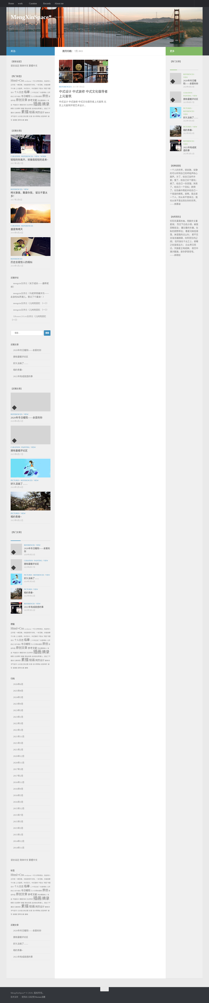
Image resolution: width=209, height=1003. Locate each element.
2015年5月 (18, 821)
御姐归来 (23, 105)
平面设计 (16, 105)
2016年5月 (18, 795)
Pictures (15, 480)
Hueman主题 (40, 997)
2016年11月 (18, 782)
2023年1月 (18, 717)
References (65, 87)
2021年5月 (18, 743)
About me (59, 3)
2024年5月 (18, 697)
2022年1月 (18, 730)
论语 (30, 116)
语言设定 (15, 66)
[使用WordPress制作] (19, 997)
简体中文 (24, 66)
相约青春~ (18, 370)
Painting (25, 447)
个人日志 (18, 92)
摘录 (45, 104)
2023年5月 (18, 710)
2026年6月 (18, 684)
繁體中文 (33, 66)
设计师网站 (37, 116)
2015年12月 (18, 808)
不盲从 (40, 88)
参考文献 (32, 100)
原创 (45, 96)
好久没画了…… (20, 363)
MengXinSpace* (31, 17)
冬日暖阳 (25, 96)
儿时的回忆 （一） (38, 303)
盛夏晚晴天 (17, 229)
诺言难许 (44, 116)
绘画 (32, 112)
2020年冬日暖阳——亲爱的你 (27, 350)
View (36, 156)
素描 (25, 112)
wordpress (27, 81)
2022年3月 (18, 723)
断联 (12, 108)
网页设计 (40, 112)
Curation (33, 3)
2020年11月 (18, 763)
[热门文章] (26, 538)
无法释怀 (17, 108)
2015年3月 (18, 828)
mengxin (17, 283)
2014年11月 (18, 848)
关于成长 (17, 96)
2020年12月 (18, 756)
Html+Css (17, 80)
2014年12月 (18, 841)
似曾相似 (43, 92)
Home (11, 3)
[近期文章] (16, 538)
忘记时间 (29, 105)
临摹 (27, 92)
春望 (22, 108)
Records (47, 3)
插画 (37, 104)
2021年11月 (18, 736)
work (20, 3)
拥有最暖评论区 (20, 357)
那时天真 (21, 120)
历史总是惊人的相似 (21, 262)
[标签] (45, 538)
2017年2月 (18, 776)
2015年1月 (18, 835)
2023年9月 (18, 704)
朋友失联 (28, 108)
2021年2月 (18, 749)
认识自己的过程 (22, 116)
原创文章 (21, 100)
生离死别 (17, 112)
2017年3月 (18, 769)
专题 (45, 88)
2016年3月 (18, 802)
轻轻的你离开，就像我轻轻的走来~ (29, 159)
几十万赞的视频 (36, 96)
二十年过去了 (35, 92)
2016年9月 (18, 789)
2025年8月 (18, 691)
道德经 (15, 120)
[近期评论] (36, 538)
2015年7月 (18, 815)
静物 (26, 120)
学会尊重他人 (42, 100)
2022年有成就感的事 (23, 376)
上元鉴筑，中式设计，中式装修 (27, 88)
